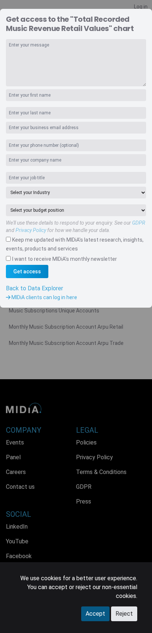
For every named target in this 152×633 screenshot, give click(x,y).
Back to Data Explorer (34, 288)
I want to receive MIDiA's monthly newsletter (64, 259)
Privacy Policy (30, 230)
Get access (27, 271)
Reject (124, 613)
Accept (95, 613)
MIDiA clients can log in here (43, 297)
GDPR (138, 223)
